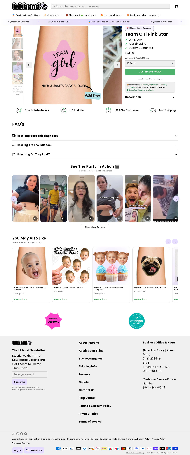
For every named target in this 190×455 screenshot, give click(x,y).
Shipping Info (88, 366)
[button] (35, 218)
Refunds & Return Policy (95, 406)
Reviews (84, 374)
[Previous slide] (29, 65)
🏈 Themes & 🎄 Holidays (80, 15)
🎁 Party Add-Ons (110, 15)
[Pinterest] (25, 433)
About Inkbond (89, 343)
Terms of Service (90, 421)
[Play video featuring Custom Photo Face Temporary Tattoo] (25, 198)
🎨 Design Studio (136, 15)
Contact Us (86, 390)
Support (153, 15)
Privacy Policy (88, 414)
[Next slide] (117, 65)
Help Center (87, 398)
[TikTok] (13, 433)
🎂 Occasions (51, 15)
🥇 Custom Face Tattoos (26, 15)
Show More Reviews (95, 227)
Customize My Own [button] (150, 71)
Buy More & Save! (136, 58)
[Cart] (175, 6)
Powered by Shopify (135, 452)
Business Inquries (91, 358)
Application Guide (91, 351)
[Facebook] (21, 433)
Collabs (84, 382)
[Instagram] (17, 433)
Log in (17, 450)
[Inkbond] (30, 6)
